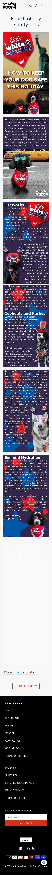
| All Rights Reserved (38, 866)
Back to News (28, 686)
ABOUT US (11, 710)
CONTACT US (13, 740)
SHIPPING (11, 775)
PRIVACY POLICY (15, 790)
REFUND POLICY (14, 748)
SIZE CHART (12, 717)
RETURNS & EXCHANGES (19, 782)
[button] (44, 863)
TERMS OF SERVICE (16, 755)
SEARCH (10, 733)
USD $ (25, 839)
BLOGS (9, 725)
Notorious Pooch (21, 866)
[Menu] (47, 5)
